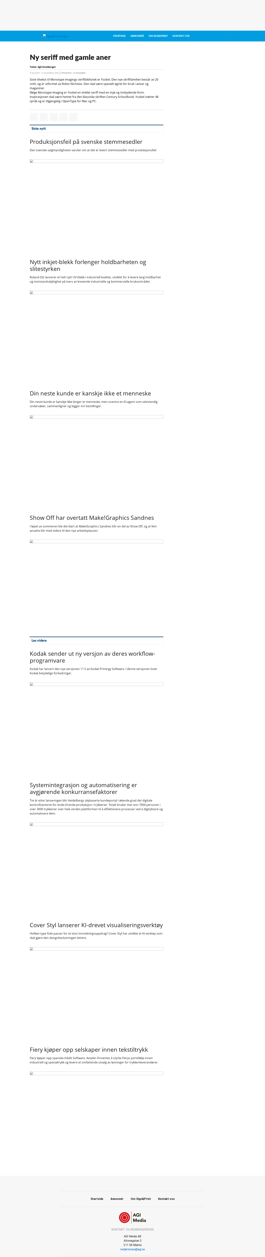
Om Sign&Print (158, 36)
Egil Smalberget (47, 66)
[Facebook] (128, 1183)
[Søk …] (227, 36)
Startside (119, 36)
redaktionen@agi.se (132, 1249)
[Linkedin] (136, 1183)
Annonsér (137, 36)
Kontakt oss (181, 36)
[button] (34, 117)
